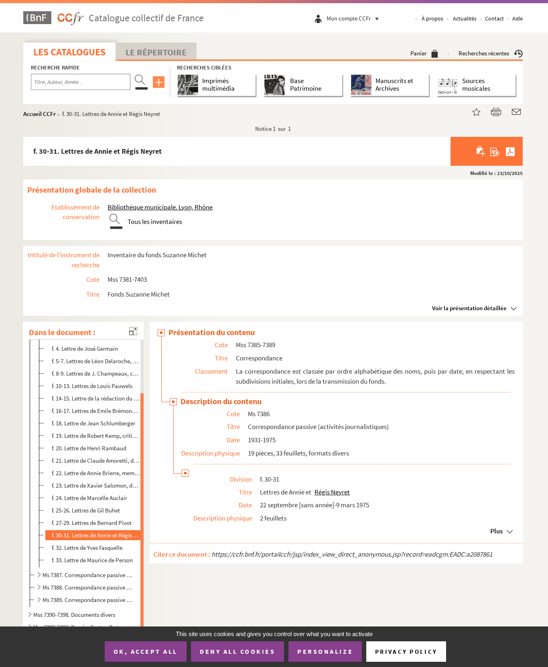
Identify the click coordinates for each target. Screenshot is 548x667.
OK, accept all (146, 651)
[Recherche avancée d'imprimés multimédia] (189, 85)
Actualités (465, 18)
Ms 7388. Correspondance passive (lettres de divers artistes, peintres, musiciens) (88, 587)
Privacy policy (406, 651)
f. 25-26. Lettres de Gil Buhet (86, 510)
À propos (432, 18)
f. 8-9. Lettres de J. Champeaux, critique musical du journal (96, 373)
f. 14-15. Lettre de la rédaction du (96, 398)
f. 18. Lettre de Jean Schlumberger (93, 423)
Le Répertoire (156, 52)
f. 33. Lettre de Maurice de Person (92, 560)
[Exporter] (495, 151)
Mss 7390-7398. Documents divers (74, 614)
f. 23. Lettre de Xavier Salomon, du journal (96, 485)
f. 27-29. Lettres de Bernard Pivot (92, 523)
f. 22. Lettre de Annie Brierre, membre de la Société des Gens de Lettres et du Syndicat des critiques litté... (96, 473)
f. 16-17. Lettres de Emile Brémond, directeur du (96, 411)
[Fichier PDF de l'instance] (510, 151)
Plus (496, 531)
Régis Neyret (332, 492)
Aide (517, 18)
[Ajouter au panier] (481, 151)
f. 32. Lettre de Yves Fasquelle (87, 547)
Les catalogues (69, 52)
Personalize (325, 651)
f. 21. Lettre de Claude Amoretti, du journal (96, 460)
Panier (418, 53)
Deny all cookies (237, 651)
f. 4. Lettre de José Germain (85, 348)
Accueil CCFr (39, 114)
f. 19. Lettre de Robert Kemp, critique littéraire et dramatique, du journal (96, 435)
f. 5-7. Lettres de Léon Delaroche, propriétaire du (96, 361)
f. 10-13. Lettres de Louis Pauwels (92, 386)
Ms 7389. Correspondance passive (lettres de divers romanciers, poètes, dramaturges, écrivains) (88, 600)
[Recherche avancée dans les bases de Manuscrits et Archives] (362, 85)
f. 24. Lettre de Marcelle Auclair (89, 498)
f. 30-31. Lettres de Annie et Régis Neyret (96, 535)
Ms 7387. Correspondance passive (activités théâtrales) (88, 575)
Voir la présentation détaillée (469, 308)
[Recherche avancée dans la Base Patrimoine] (276, 85)
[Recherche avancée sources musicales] (449, 85)
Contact (494, 18)
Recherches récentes (484, 53)
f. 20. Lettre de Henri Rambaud (89, 448)
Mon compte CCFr (349, 18)
